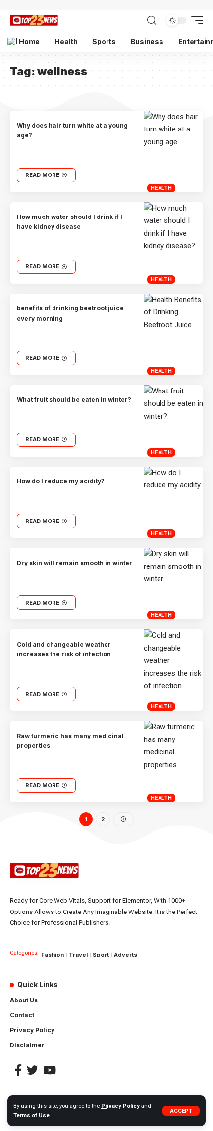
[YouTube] (49, 1070)
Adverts (125, 954)
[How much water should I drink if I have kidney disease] (173, 243)
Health (161, 187)
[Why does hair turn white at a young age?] (173, 151)
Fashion (52, 954)
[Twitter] (32, 1070)
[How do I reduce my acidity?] (173, 502)
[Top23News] (34, 20)
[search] (152, 20)
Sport (101, 954)
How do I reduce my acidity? (61, 481)
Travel (78, 954)
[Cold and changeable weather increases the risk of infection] (173, 670)
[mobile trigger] (194, 20)
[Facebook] (18, 1070)
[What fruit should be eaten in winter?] (173, 421)
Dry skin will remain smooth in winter (74, 562)
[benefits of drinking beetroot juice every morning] (173, 334)
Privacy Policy (120, 1106)
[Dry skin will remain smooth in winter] (173, 583)
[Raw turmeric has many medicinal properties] (173, 761)
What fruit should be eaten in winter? (74, 399)
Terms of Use (31, 1115)
